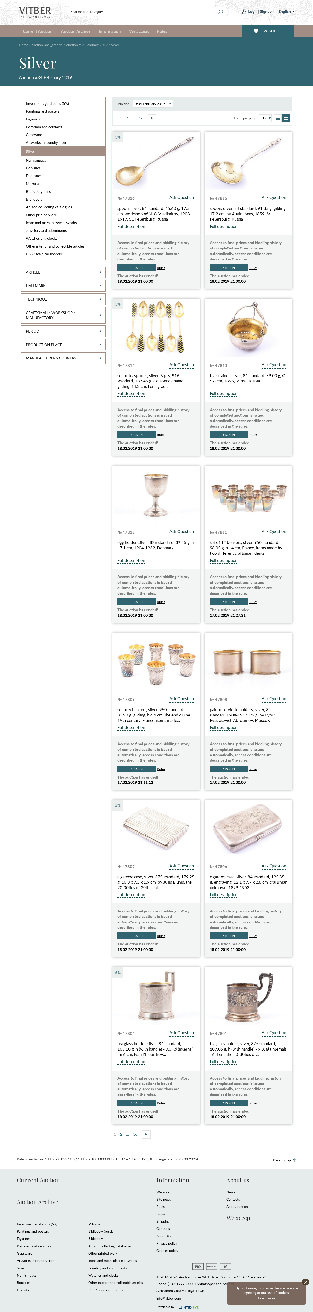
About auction (237, 1206)
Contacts (163, 1228)
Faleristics (33, 175)
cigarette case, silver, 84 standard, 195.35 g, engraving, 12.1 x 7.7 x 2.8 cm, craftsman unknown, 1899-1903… (248, 882)
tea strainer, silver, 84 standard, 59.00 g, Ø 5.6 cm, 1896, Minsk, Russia (248, 378)
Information (172, 1180)
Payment (163, 1214)
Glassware (34, 134)
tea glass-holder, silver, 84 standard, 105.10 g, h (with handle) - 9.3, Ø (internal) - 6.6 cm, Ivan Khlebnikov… (155, 1049)
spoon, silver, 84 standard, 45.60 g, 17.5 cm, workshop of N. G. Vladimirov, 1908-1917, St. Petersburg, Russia (154, 214)
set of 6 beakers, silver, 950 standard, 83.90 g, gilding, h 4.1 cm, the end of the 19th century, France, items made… (153, 715)
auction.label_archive (47, 45)
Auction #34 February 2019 (87, 45)
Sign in (137, 268)
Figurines (33, 119)
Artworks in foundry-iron (46, 142)
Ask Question (181, 197)
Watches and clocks (41, 238)
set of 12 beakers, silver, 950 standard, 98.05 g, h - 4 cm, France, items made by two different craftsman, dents (246, 548)
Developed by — (167, 1306)
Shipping (162, 1221)
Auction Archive (37, 1202)
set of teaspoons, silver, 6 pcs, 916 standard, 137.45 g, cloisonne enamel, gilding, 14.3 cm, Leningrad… (151, 381)
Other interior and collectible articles (55, 246)
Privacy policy (166, 1243)
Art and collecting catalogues (49, 207)
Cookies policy (167, 1250)
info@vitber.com (168, 1298)
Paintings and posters (42, 111)
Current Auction (38, 1180)
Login (252, 11)
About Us (163, 1236)
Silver (30, 151)
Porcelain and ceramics (44, 126)
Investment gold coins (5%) (47, 103)
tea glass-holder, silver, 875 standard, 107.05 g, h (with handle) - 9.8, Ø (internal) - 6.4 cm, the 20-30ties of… (248, 1049)
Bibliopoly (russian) (41, 191)
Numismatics (36, 160)
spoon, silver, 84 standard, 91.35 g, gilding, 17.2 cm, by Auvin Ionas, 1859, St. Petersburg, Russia (248, 214)
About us (237, 1180)
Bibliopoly (34, 199)
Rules (162, 31)
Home (23, 45)
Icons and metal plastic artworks (51, 222)
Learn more (266, 1298)
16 (141, 117)
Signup (266, 11)
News (230, 1192)
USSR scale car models (44, 253)
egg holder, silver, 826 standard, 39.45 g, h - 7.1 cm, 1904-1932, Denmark (155, 545)
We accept (164, 1192)
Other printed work (41, 214)
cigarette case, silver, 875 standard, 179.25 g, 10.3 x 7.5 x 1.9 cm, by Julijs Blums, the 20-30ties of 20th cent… (155, 882)
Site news (163, 1199)
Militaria (32, 183)
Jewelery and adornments (46, 230)
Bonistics (33, 167)
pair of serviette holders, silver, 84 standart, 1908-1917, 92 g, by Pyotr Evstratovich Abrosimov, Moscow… (242, 715)
